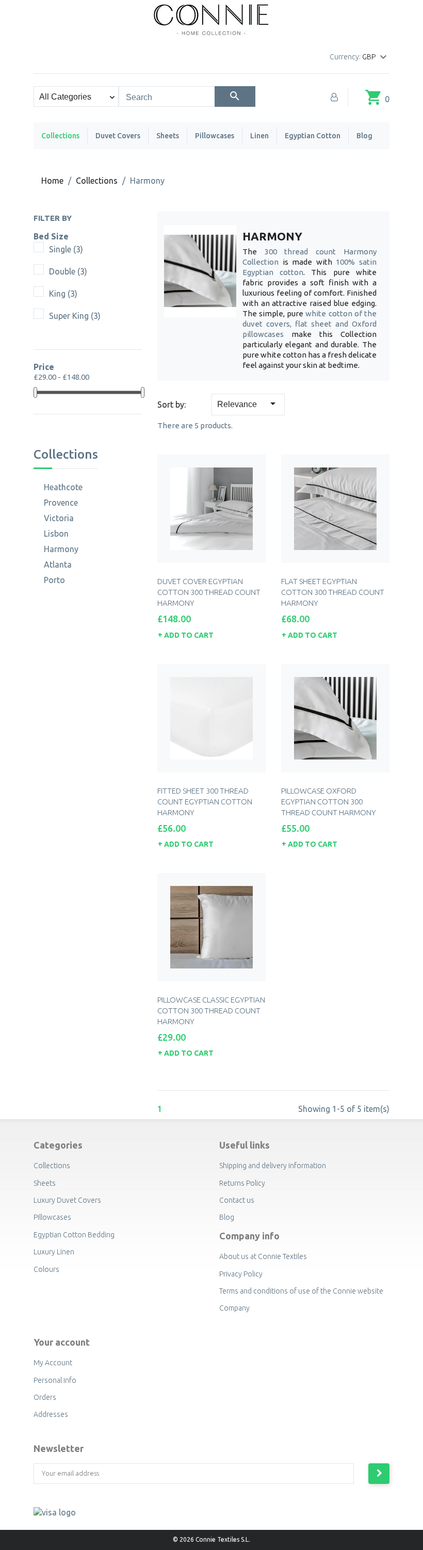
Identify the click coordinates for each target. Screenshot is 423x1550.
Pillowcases (214, 136)
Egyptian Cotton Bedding (74, 1235)
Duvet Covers (117, 136)
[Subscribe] (378, 1473)
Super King (75, 315)
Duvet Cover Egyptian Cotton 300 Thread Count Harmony (209, 592)
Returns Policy (242, 1183)
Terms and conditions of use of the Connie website (301, 1291)
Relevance (248, 403)
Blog (364, 136)
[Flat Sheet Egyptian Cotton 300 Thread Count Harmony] (335, 509)
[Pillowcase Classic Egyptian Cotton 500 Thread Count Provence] (211, 927)
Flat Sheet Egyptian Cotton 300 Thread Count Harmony (332, 592)
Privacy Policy (241, 1274)
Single (66, 249)
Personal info (55, 1380)
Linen (259, 136)
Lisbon (56, 533)
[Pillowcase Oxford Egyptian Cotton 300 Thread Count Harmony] (335, 718)
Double (68, 271)
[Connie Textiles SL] (212, 18)
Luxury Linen (54, 1252)
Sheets (167, 136)
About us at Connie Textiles (263, 1256)
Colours (46, 1269)
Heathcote (63, 487)
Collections (60, 136)
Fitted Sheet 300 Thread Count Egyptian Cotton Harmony (204, 801)
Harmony (61, 549)
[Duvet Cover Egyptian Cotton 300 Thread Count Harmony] (211, 509)
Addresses (51, 1414)
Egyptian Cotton (312, 136)
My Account (53, 1363)
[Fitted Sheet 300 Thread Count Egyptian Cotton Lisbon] (211, 718)
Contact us (236, 1200)
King (63, 293)
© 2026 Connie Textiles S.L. (211, 1539)
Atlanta (58, 564)
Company (234, 1308)
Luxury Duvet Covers (67, 1200)
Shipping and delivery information (272, 1165)
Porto (54, 580)
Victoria (59, 518)
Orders (45, 1397)
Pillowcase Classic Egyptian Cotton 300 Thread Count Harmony (211, 1010)
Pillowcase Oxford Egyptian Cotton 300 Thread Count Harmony (328, 801)
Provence (61, 502)
